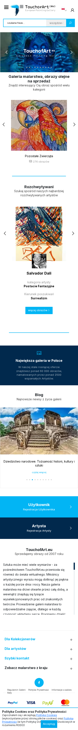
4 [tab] (35, 67)
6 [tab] (40, 67)
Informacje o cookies (62, 690)
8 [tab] (45, 67)
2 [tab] (29, 67)
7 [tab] (43, 67)
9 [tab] (48, 67)
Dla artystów (15, 649)
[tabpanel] (39, 52)
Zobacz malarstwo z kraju (26, 668)
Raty (9, 692)
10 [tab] (51, 67)
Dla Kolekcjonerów (20, 639)
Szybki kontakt (17, 658)
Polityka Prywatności (38, 690)
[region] (39, 588)
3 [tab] (32, 67)
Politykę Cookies (46, 715)
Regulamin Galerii (16, 690)
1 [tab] (26, 67)
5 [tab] (37, 67)
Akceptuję (49, 723)
